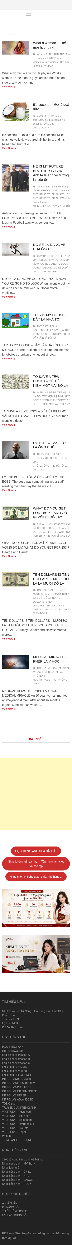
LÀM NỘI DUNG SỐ (14, 1215)
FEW (44, 396)
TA (63, 206)
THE (62, 54)
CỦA (51, 190)
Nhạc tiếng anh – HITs (15, 1175)
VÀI (69, 404)
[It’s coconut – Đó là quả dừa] (15, 112)
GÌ (59, 528)
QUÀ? (45, 127)
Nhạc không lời (11, 1167)
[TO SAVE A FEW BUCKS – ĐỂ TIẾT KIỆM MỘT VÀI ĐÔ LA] (15, 382)
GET (54, 528)
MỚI (46, 54)
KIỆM (50, 396)
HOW (51, 260)
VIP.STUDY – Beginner (16, 1116)
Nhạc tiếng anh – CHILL (16, 1171)
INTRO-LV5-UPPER (14, 1095)
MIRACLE (44, 679)
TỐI (68, 206)
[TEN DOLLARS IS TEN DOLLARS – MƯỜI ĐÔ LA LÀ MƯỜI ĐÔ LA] (15, 579)
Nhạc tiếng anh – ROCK (16, 1184)
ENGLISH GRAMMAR (15, 1067)
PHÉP (54, 679)
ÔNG (46, 465)
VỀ (44, 271)
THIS (67, 330)
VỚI (67, 528)
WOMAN (49, 66)
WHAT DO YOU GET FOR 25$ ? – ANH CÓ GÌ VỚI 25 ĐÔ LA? (50, 512)
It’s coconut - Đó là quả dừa (49, 124)
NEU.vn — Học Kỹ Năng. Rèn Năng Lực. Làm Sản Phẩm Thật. (32, 1013)
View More (11, 87)
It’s (46, 120)
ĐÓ (48, 116)
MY (59, 206)
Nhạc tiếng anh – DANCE (17, 1180)
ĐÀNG (46, 256)
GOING (43, 260)
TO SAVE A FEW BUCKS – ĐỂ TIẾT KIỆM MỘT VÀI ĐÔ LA (50, 381)
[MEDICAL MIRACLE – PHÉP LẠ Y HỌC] (15, 662)
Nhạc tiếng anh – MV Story (18, 1163)
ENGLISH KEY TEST (14, 1071)
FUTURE (60, 190)
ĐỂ (50, 392)
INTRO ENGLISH (12, 1051)
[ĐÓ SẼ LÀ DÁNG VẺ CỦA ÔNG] (15, 249)
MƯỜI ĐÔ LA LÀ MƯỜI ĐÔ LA (51, 596)
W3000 (6, 1136)
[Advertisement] (36, 794)
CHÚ (48, 454)
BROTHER (42, 190)
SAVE (67, 396)
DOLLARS (47, 590)
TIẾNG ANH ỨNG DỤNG (17, 1140)
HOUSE (42, 330)
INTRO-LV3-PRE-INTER (16, 1087)
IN (38, 206)
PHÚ (56, 54)
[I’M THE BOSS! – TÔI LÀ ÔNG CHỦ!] (15, 450)
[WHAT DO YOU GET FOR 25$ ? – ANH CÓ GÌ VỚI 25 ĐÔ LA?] (15, 513)
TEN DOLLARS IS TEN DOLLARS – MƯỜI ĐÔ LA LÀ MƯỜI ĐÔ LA (51, 579)
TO (40, 271)
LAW (54, 206)
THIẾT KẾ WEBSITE (14, 1211)
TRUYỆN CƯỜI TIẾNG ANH (19, 1107)
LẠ (41, 54)
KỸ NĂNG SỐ (10, 1207)
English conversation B (16, 1059)
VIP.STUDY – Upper (14, 1132)
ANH (39, 186)
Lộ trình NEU (10, 1023)
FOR (48, 528)
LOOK (62, 260)
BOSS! (40, 454)
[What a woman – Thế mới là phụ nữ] (15, 48)
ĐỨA (41, 120)
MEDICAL (52, 668)
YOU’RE (52, 271)
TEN (54, 598)
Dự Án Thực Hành (13, 1027)
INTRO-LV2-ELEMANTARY (18, 1083)
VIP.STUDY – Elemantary (17, 1120)
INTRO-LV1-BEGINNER (16, 1079)
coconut (41, 116)
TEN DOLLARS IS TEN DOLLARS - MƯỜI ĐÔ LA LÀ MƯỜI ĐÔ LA (51, 609)
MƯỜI (51, 594)
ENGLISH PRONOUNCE (17, 1075)
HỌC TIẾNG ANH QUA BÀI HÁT (36, 851)
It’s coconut (55, 120)
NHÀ (61, 330)
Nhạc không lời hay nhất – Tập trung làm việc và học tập (36, 863)
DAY (39, 326)
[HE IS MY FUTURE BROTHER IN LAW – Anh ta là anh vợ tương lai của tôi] (15, 178)
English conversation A (16, 1055)
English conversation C (16, 1063)
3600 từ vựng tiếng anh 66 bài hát (22, 1159)
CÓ (39, 528)
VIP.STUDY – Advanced (16, 1111)
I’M (53, 454)
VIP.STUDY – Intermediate (18, 1124)
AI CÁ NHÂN (9, 1203)
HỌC (40, 668)
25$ (39, 524)
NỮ (51, 54)
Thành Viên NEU (12, 1019)
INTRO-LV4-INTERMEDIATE (19, 1091)
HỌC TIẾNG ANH (12, 1046)
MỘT (60, 396)
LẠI (49, 206)
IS (41, 206)
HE (67, 190)
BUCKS (44, 392)
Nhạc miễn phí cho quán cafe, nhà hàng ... (36, 876)
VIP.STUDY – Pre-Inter (15, 1128)
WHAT (52, 58)
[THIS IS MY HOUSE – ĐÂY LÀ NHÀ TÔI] (15, 320)
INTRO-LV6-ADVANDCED (17, 1099)
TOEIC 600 (9, 1103)
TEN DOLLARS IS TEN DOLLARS (47, 602)
